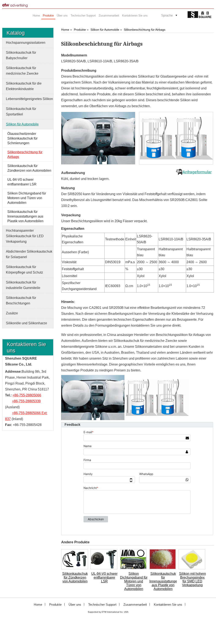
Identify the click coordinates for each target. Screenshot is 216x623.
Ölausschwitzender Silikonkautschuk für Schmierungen (22, 138)
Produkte (80, 29)
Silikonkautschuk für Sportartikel (21, 111)
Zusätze (12, 313)
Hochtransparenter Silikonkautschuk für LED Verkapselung (25, 236)
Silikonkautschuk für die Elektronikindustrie (24, 86)
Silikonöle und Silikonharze (26, 323)
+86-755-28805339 (26, 401)
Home (65, 29)
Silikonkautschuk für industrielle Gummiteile (23, 285)
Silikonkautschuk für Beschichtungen (21, 300)
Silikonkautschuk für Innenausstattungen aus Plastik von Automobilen (163, 581)
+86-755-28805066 (26, 395)
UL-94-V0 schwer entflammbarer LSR (104, 577)
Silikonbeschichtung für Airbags (144, 29)
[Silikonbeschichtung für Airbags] (98, 138)
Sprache (167, 15)
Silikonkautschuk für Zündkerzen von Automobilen (75, 577)
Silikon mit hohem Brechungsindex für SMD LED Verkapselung (192, 579)
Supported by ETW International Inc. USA (108, 612)
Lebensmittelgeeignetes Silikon (29, 99)
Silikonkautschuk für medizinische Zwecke (22, 70)
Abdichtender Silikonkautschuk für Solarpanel (29, 254)
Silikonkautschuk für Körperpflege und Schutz (24, 269)
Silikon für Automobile (104, 29)
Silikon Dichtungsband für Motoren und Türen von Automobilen (133, 581)
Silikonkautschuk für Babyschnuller (21, 55)
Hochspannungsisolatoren (25, 42)
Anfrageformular (197, 172)
